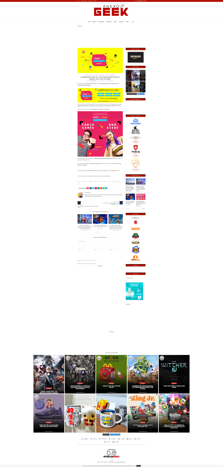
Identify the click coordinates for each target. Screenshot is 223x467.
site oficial (113, 170)
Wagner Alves (93, 80)
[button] (79, 223)
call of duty (84, 181)
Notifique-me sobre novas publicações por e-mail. (87, 263)
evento (95, 181)
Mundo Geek (109, 21)
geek (99, 181)
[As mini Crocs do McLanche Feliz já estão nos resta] (111, 374)
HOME (89, 21)
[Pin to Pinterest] (96, 188)
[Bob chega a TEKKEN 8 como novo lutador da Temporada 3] (130, 197)
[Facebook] (133, 1)
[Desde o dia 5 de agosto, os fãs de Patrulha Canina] (142, 413)
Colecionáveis (101, 21)
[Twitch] (143, 1)
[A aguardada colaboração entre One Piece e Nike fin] (48, 413)
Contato (111, 460)
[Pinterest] (137, 1)
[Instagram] (136, 1)
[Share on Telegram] (106, 188)
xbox (79, 183)
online (113, 181)
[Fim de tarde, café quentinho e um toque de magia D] (111, 413)
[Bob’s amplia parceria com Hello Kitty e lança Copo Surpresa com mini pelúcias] (140, 197)
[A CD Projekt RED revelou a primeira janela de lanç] (174, 374)
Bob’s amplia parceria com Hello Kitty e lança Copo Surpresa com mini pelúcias (140, 203)
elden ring (90, 181)
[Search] (130, 22)
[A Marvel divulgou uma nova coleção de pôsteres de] (80, 374)
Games (115, 21)
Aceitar (138, 465)
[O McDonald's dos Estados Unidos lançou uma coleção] (174, 413)
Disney (127, 21)
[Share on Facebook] (91, 188)
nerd (109, 181)
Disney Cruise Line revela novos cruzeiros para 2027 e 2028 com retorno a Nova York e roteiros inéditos (130, 188)
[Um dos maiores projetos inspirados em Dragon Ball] (142, 374)
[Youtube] (139, 1)
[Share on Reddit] (101, 188)
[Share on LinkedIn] (98, 188)
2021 (79, 181)
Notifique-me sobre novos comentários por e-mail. (87, 260)
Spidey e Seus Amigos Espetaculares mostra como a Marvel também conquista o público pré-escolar (140, 188)
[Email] (140, 1)
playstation (118, 181)
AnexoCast (94, 21)
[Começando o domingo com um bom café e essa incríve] (80, 413)
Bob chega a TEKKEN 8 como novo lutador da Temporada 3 (130, 202)
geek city (104, 181)
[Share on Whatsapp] (103, 188)
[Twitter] (134, 1)
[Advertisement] (111, 35)
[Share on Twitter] (93, 188)
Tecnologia (121, 21)
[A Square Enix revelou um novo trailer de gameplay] (48, 374)
